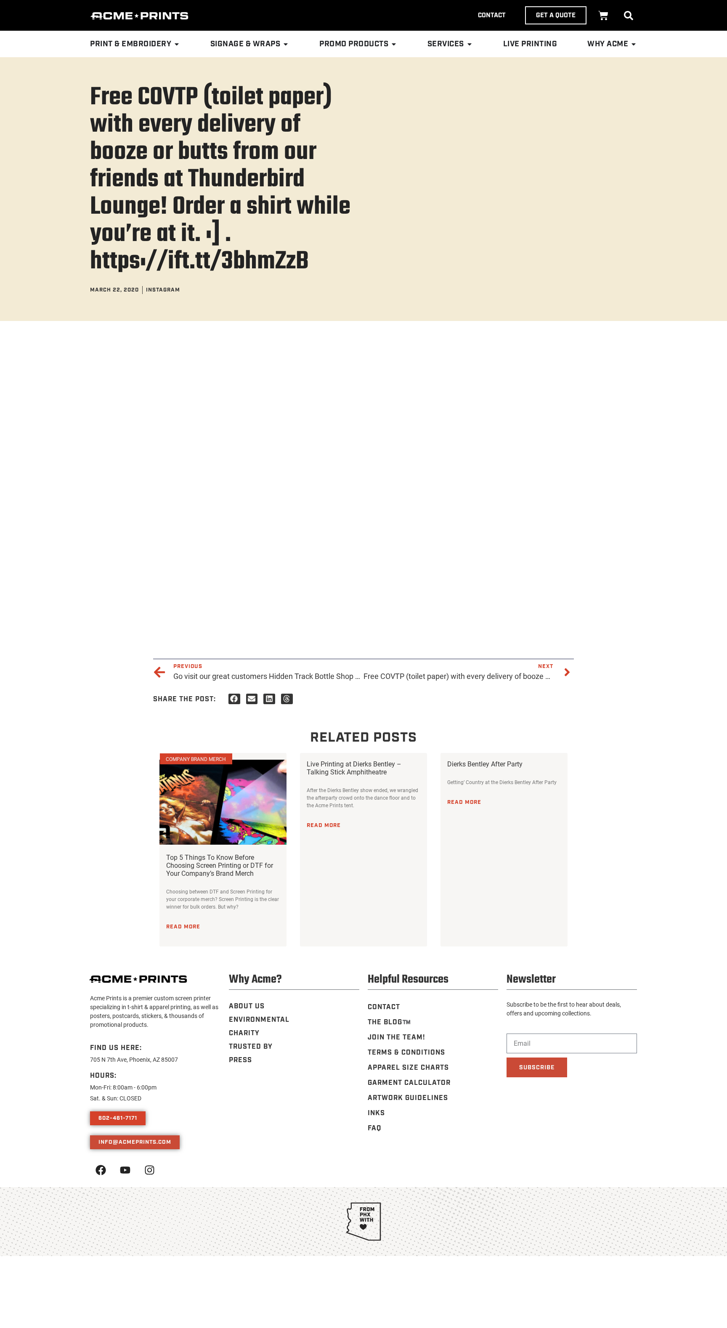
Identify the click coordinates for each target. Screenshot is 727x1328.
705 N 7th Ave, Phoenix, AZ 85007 (134, 1059)
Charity (244, 1033)
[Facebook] (100, 1169)
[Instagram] (149, 1169)
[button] (628, 15)
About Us (247, 1006)
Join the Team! (396, 1037)
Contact (384, 1007)
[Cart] (603, 15)
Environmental (259, 1019)
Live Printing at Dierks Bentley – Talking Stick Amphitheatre (354, 767)
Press (240, 1060)
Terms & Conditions (406, 1052)
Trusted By (251, 1046)
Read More (183, 926)
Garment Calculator (409, 1083)
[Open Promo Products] (393, 44)
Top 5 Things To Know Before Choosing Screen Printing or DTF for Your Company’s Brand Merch (219, 865)
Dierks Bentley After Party (485, 763)
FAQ (374, 1128)
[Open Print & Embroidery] (176, 44)
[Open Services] (469, 44)
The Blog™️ (389, 1022)
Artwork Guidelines (408, 1098)
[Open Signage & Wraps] (285, 44)
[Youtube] (124, 1169)
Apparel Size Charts (408, 1067)
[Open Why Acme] (633, 44)
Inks (376, 1113)
